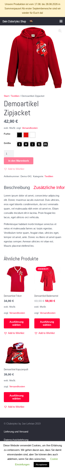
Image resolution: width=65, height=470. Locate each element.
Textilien (15, 96)
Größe (7, 143)
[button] (61, 21)
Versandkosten (30, 128)
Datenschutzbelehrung (16, 439)
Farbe (7, 134)
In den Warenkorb (18, 160)
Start (6, 96)
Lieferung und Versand (16, 431)
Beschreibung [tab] (17, 187)
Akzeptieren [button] (41, 464)
